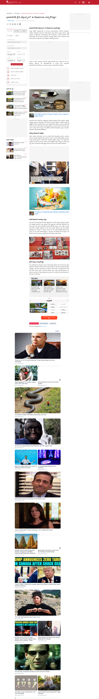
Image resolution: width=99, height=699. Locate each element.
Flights (10, 31)
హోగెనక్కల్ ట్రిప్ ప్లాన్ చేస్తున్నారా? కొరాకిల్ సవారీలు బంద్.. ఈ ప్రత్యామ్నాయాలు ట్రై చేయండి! (19, 100)
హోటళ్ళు (63, 310)
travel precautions (44, 323)
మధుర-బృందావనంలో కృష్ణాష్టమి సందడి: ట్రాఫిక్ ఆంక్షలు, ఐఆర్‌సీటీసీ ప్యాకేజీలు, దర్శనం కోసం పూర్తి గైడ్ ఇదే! (20, 107)
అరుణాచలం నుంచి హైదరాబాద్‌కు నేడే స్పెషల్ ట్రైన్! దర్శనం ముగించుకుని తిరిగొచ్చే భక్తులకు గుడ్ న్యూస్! (61, 289)
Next (68, 285)
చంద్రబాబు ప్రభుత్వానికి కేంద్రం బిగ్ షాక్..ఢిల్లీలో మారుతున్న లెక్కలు (19, 149)
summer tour (53, 323)
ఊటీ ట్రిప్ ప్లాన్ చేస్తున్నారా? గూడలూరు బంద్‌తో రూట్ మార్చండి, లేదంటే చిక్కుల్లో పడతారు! (20, 113)
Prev (31, 285)
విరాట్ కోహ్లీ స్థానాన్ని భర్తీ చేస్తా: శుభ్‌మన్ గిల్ (19, 143)
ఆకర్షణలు (53, 307)
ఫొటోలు (52, 313)
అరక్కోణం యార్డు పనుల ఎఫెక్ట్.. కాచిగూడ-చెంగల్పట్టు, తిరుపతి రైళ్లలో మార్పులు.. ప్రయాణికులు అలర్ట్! (49, 289)
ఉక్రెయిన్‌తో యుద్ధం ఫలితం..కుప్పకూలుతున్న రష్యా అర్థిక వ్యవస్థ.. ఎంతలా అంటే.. (20, 157)
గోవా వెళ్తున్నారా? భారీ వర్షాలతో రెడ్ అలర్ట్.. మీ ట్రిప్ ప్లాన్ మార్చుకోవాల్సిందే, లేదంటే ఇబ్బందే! (52, 213)
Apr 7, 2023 (43, 326)
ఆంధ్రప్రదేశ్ (49, 301)
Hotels (17, 31)
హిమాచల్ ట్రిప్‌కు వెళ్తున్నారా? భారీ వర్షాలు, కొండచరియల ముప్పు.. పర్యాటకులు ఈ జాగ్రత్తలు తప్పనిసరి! (52, 115)
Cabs (23, 31)
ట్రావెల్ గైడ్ (63, 313)
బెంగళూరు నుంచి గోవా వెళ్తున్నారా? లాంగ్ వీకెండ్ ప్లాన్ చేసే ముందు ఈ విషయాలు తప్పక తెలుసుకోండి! (20, 93)
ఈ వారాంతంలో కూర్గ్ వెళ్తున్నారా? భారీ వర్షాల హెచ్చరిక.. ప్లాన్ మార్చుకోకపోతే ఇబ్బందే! (35, 289)
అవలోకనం (53, 304)
